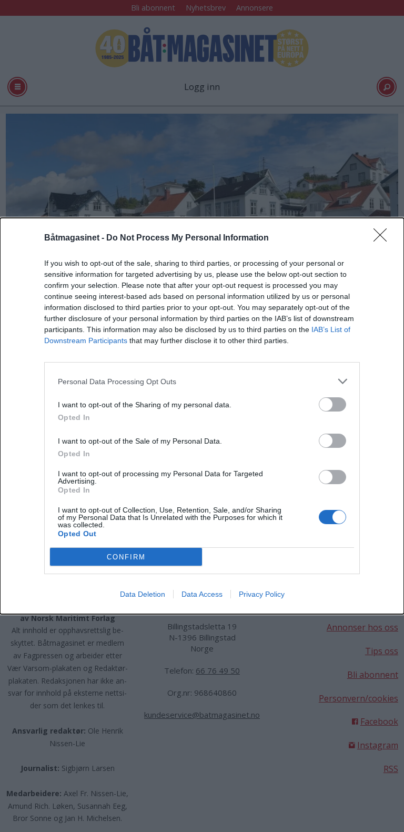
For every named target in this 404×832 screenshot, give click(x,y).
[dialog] (202, 416)
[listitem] (202, 381)
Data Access (202, 594)
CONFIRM (126, 557)
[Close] (383, 238)
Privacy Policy (262, 594)
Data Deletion (142, 594)
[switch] (332, 404)
